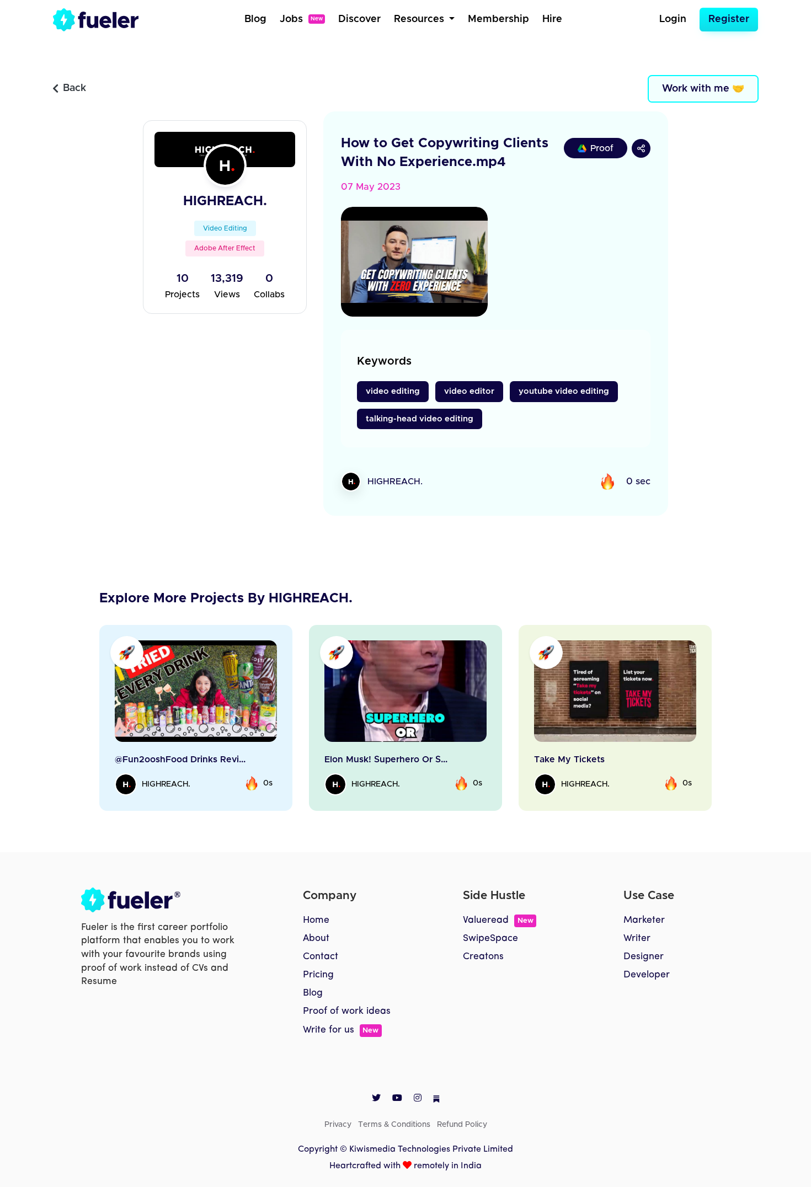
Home (316, 920)
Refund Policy (462, 1125)
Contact (320, 956)
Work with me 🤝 (703, 89)
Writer (636, 938)
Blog (255, 19)
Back (74, 88)
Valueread (498, 920)
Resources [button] (420, 19)
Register (728, 19)
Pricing (318, 975)
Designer (643, 956)
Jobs (301, 19)
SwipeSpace (490, 938)
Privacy (337, 1125)
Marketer (644, 920)
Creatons (483, 956)
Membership (498, 19)
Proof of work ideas (347, 1011)
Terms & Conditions (394, 1125)
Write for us (340, 1030)
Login (672, 19)
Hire (552, 19)
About (316, 938)
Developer (646, 975)
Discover (359, 19)
